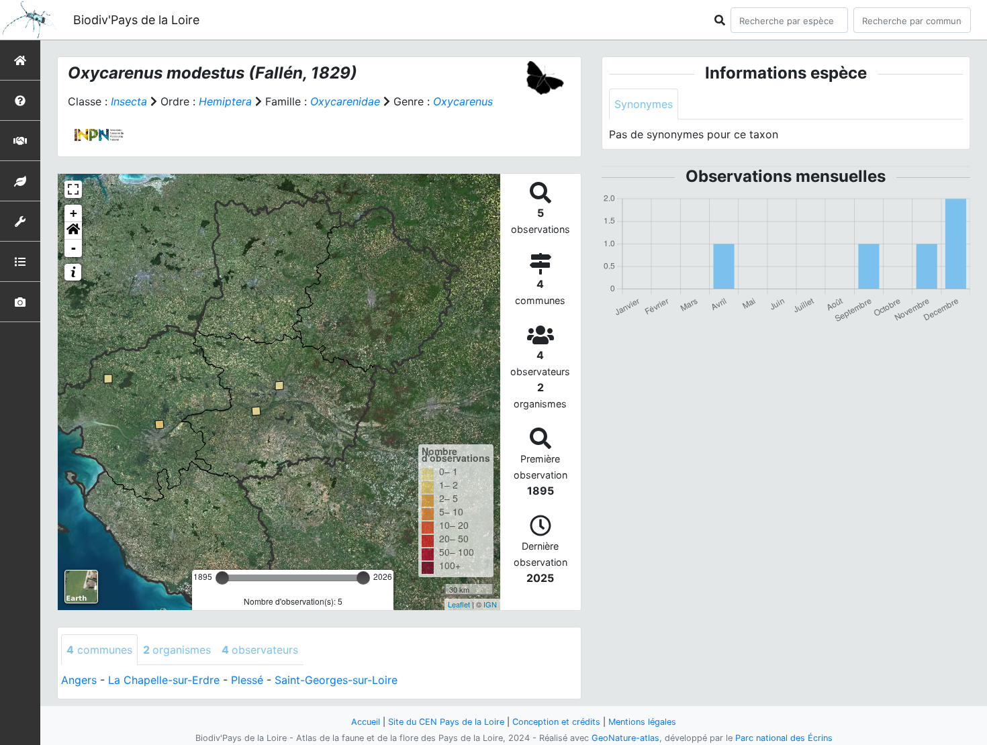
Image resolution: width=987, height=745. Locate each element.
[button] (73, 231)
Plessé (247, 680)
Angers (79, 680)
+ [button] (73, 213)
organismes (177, 649)
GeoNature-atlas (625, 738)
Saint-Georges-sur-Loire (336, 680)
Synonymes (643, 104)
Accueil (365, 722)
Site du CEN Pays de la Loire (446, 722)
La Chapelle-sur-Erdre (164, 680)
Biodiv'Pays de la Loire (136, 20)
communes (99, 649)
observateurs (260, 649)
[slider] (222, 578)
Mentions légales (642, 722)
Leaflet (459, 604)
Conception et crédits (556, 722)
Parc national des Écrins (784, 738)
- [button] (73, 248)
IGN (490, 604)
